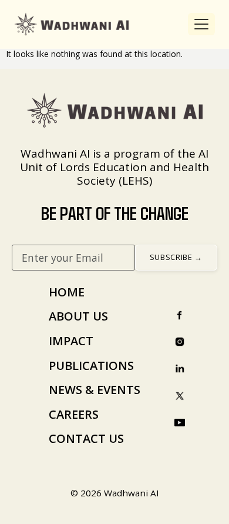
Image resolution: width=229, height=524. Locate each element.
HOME (67, 292)
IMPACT (71, 341)
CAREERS (74, 414)
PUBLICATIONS (91, 365)
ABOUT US (78, 316)
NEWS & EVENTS (94, 390)
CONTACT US (86, 438)
